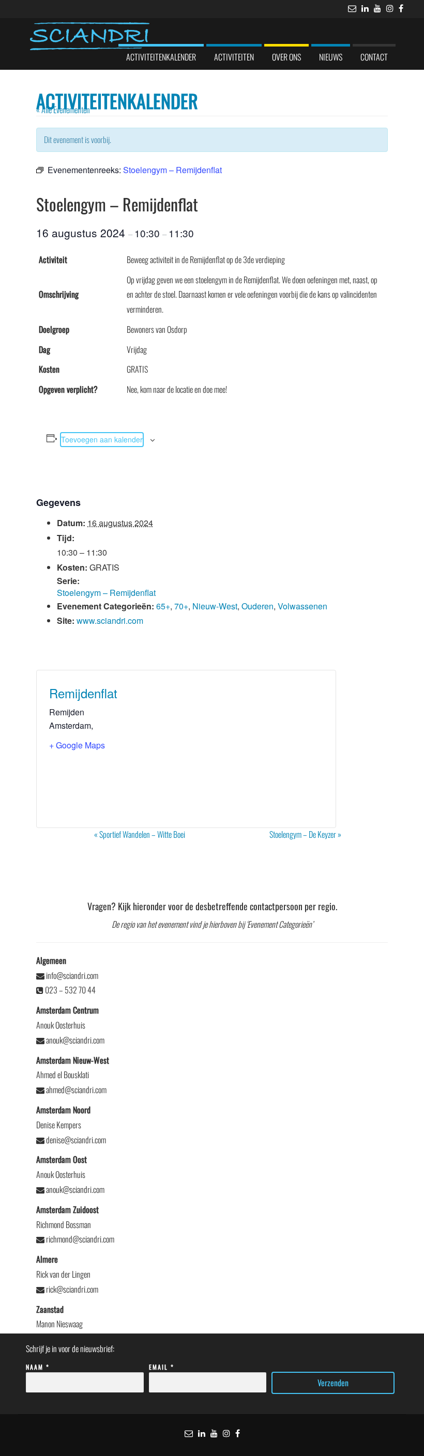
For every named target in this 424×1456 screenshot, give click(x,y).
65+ (163, 606)
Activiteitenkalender (161, 57)
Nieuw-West (214, 606)
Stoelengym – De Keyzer (305, 834)
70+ (181, 606)
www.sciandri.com (110, 620)
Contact (374, 57)
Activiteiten (234, 57)
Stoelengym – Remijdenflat (106, 593)
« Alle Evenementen (63, 109)
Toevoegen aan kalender (102, 439)
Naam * (38, 1366)
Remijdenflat (83, 693)
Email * (161, 1366)
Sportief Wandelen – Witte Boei (139, 834)
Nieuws (330, 57)
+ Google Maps (77, 745)
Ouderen (257, 606)
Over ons (286, 57)
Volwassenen (302, 606)
